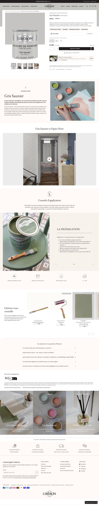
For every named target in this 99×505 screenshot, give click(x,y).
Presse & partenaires (65, 466)
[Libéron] (49, 6)
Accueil (6, 11)
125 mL (52, 40)
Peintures (62, 468)
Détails (52, 18)
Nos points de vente (46, 472)
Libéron (7, 485)
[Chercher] (87, 6)
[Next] (39, 66)
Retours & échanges (46, 466)
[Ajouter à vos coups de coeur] (92, 48)
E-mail (4, 470)
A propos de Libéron (65, 464)
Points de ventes (86, 1)
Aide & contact (93, 1)
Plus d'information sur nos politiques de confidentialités (24, 477)
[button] (95, 6)
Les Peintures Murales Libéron (14, 11)
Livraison (43, 464)
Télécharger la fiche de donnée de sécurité (12, 387)
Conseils (57, 18)
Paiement (43, 468)
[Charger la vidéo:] (49, 159)
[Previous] (56, 264)
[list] (25, 37)
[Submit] (37, 472)
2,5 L (61, 40)
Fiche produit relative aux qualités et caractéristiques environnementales (36, 387)
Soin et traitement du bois (66, 470)
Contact (43, 470)
